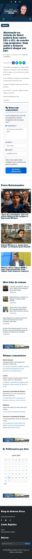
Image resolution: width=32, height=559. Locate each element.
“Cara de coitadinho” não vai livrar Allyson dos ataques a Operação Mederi (14, 216)
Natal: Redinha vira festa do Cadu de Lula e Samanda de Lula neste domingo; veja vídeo (15, 319)
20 (19, 474)
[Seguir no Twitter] (15, 2)
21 (22, 474)
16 (5, 474)
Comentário (12, 126)
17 (9, 474)
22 (26, 474)
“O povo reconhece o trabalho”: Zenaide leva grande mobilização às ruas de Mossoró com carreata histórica (16, 369)
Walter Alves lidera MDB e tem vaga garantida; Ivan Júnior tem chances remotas (15, 269)
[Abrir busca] (30, 19)
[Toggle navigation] (3, 19)
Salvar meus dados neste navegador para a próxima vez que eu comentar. (16, 162)
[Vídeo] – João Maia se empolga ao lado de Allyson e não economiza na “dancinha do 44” (15, 384)
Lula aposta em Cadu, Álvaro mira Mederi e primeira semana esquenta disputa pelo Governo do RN (14, 425)
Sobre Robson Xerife (8, 532)
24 (9, 477)
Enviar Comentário (16, 170)
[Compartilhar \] (13, 62)
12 (16, 470)
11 (12, 470)
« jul (5, 483)
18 (12, 474)
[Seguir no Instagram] (20, 2)
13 (19, 470)
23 (5, 477)
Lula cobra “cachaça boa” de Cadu (15, 412)
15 (26, 470)
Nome (9, 142)
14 (22, 470)
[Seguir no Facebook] (11, 2)
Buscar (27, 544)
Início (3, 530)
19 (16, 474)
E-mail (10, 150)
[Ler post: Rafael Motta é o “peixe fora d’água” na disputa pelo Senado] (5, 299)
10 (9, 470)
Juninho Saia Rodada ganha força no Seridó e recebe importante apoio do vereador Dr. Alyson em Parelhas (15, 330)
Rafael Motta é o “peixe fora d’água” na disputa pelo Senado (16, 246)
